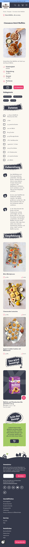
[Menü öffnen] (26, 5)
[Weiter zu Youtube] (17, 487)
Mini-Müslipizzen (9, 274)
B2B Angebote (6, 501)
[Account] (19, 5)
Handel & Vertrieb (7, 506)
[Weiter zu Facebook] (4, 487)
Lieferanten (6, 510)
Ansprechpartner (7, 503)
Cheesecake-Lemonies (10, 311)
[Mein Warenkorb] (23, 5)
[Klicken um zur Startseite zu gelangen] (6, 6)
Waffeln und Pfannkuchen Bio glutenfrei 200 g (13, 403)
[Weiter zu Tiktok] (4, 492)
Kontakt (5, 520)
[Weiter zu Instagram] (9, 487)
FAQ (4, 523)
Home (4, 11)
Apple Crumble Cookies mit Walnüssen (12, 349)
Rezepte (9, 11)
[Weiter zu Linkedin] (13, 487)
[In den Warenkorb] (24, 398)
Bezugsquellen (7, 508)
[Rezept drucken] (7, 87)
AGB (4, 537)
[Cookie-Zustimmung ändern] (3, 542)
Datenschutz (6, 533)
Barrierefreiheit (7, 531)
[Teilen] (14, 441)
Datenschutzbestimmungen (10, 483)
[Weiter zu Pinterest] (21, 487)
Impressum (6, 535)
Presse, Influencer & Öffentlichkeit (12, 512)
